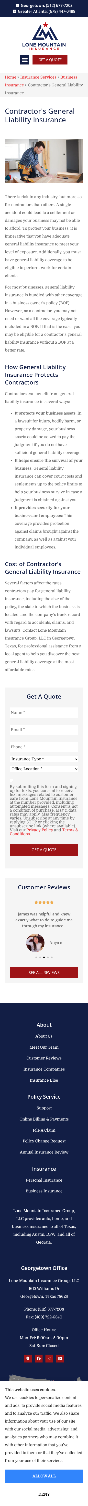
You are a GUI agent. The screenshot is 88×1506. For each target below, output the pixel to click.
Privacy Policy (39, 830)
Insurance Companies (44, 1069)
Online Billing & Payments (44, 1119)
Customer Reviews (44, 1058)
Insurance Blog (44, 1080)
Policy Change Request (44, 1141)
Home (10, 77)
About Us (44, 1036)
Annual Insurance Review (44, 1152)
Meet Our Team (44, 1047)
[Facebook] (39, 1358)
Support (44, 1108)
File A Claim (44, 1130)
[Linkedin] (60, 1358)
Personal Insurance (44, 1180)
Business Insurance (44, 1191)
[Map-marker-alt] (28, 1358)
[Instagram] (49, 1358)
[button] (24, 59)
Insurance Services (38, 77)
